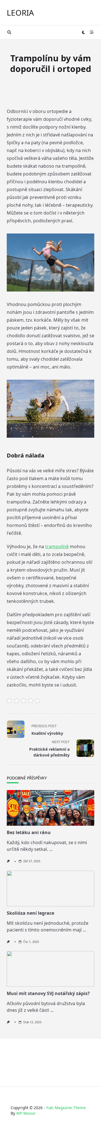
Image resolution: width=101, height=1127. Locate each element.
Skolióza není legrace (30, 913)
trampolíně (57, 546)
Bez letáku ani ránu (29, 832)
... (50, 849)
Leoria (20, 12)
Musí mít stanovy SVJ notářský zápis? (48, 993)
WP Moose (25, 1113)
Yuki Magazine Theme (66, 1107)
